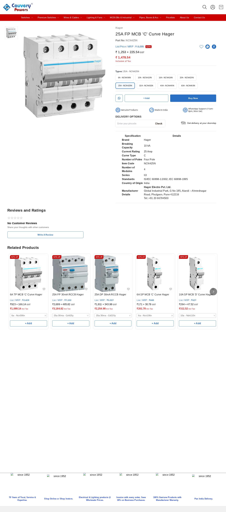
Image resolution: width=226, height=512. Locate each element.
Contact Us (199, 17)
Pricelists (170, 17)
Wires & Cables (71, 17)
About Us (184, 17)
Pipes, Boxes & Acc (148, 17)
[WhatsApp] (207, 46)
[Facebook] (214, 46)
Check (159, 123)
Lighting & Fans (94, 17)
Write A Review (45, 235)
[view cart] (221, 7)
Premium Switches (47, 17)
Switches (25, 17)
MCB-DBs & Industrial (120, 17)
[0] (221, 7)
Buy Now (193, 98)
